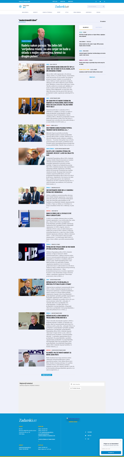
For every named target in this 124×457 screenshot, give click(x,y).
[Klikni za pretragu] (103, 6)
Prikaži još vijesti (46, 375)
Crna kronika (77, 12)
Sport (58, 12)
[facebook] (96, 1)
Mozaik (98, 12)
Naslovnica (25, 12)
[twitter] (100, 1)
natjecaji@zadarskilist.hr (43, 434)
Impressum (70, 1)
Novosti (35, 12)
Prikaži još (92, 77)
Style (67, 12)
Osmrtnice (89, 12)
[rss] (104, 1)
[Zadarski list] (62, 6)
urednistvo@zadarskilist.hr (25, 447)
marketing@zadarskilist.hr (47, 432)
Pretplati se (111, 452)
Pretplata (55, 1)
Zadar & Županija (47, 12)
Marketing (62, 1)
